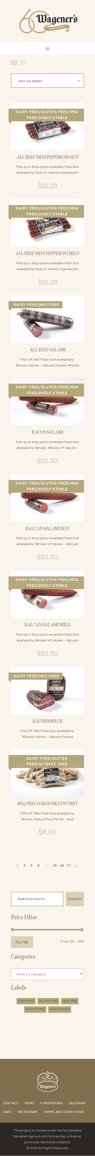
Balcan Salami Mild (47, 625)
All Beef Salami (48, 350)
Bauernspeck (48, 721)
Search (75, 899)
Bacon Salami (47, 432)
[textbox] (47, 974)
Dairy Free (27, 112)
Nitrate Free (53, 764)
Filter (22, 942)
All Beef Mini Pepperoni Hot (48, 157)
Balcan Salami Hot (48, 529)
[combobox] (47, 974)
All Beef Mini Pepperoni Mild (47, 253)
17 (69, 865)
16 (62, 865)
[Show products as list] (23, 62)
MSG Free (49, 304)
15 (55, 865)
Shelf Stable (53, 117)
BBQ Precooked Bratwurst (47, 804)
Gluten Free (54, 112)
